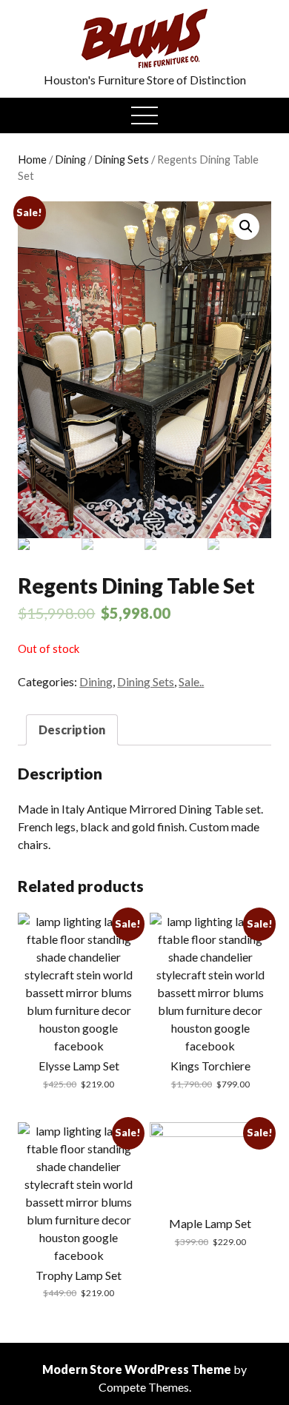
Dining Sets (121, 159)
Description (72, 729)
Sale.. (191, 681)
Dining (70, 159)
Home (32, 159)
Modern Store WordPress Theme (136, 1369)
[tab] (72, 729)
